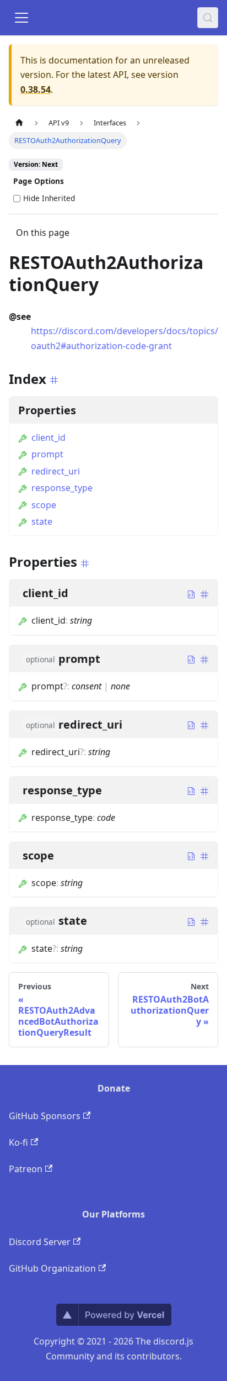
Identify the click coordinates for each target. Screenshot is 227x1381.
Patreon (25, 1169)
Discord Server (40, 1242)
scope (43, 505)
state (41, 521)
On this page (42, 232)
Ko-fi (18, 1142)
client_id (48, 437)
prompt (47, 454)
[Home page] (19, 122)
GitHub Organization (52, 1268)
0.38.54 (35, 89)
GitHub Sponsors (44, 1116)
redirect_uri (55, 471)
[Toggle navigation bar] (21, 17)
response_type (62, 488)
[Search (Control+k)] (207, 17)
